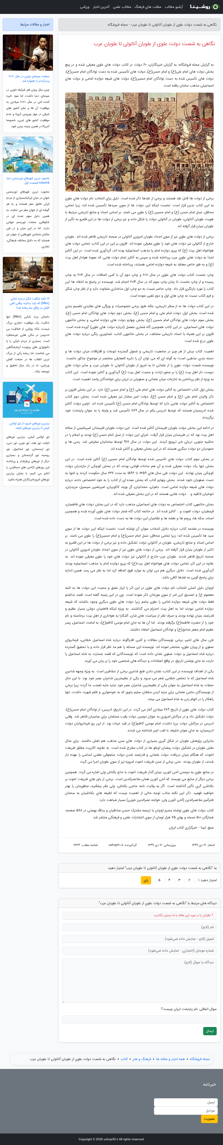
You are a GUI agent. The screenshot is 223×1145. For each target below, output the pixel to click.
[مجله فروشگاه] (204, 7)
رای (146, 880)
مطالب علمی (122, 7)
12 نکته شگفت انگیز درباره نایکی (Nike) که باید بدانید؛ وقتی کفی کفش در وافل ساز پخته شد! (29, 303)
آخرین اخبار (101, 7)
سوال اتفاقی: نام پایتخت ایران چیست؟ (189, 1009)
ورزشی (85, 7)
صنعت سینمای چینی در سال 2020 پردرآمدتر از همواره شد (29, 78)
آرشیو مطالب (174, 7)
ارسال (210, 1031)
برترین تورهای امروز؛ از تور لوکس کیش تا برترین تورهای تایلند (29, 425)
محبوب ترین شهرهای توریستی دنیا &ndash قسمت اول (28, 180)
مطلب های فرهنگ (148, 7)
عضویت (209, 1119)
